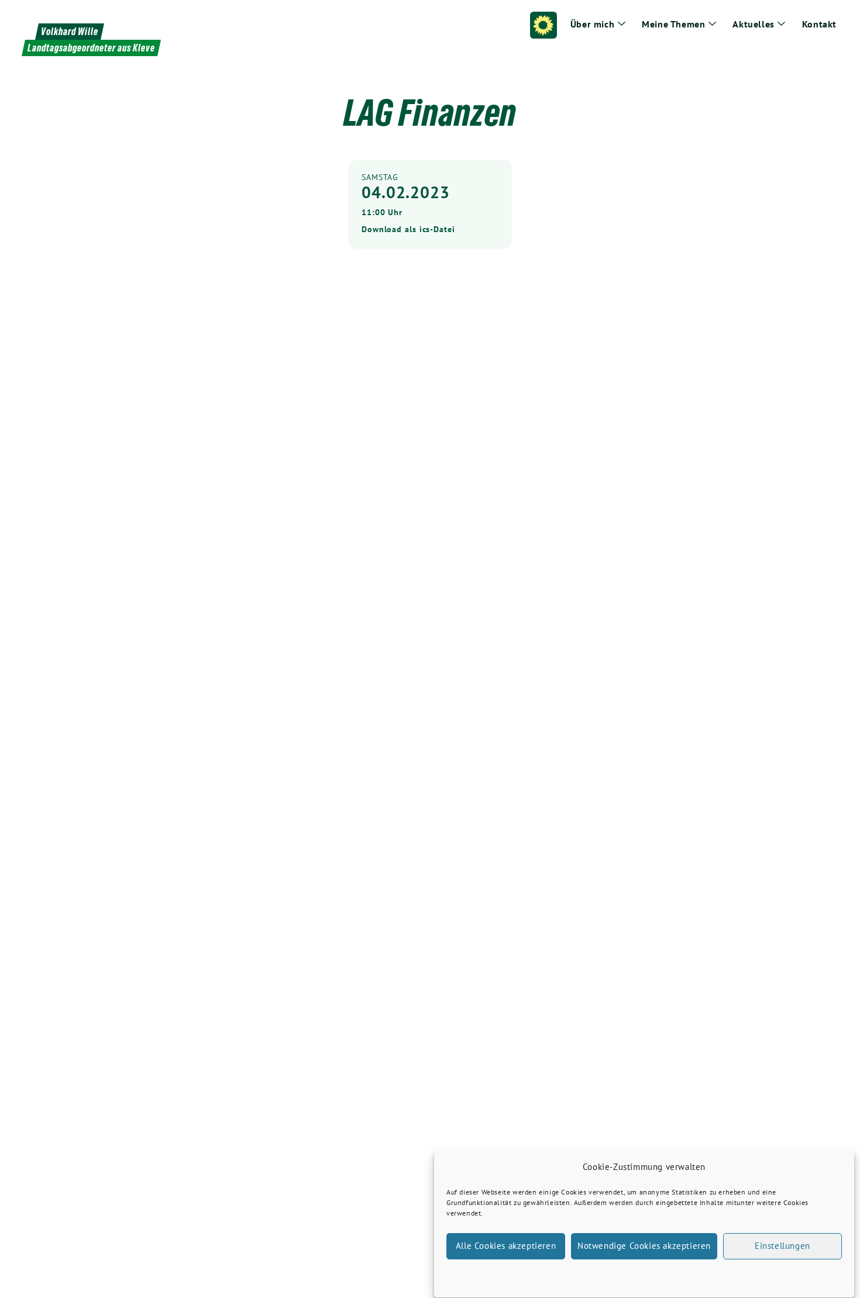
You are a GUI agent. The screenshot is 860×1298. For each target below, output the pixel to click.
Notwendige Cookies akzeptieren (644, 1246)
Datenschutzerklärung (654, 1274)
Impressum (714, 1274)
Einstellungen (782, 1246)
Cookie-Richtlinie (584, 1274)
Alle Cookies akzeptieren (506, 1246)
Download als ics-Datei (408, 229)
